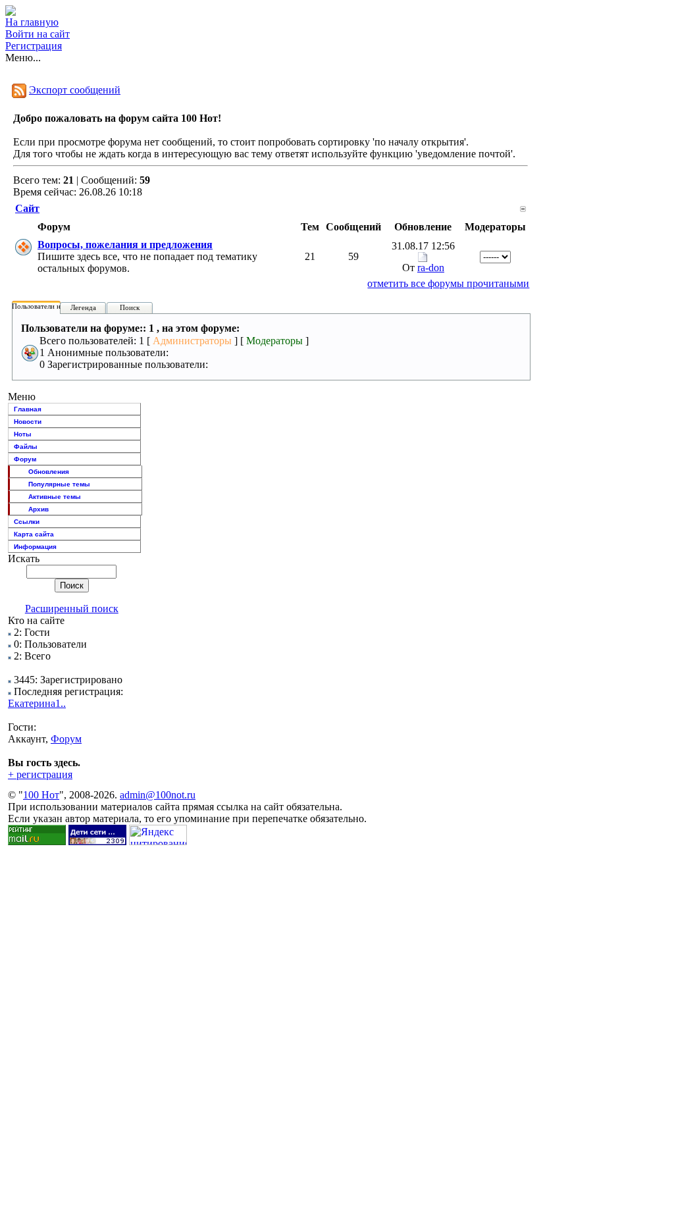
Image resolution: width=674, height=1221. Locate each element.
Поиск (130, 307)
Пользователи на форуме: (52, 306)
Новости (27, 421)
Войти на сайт (37, 33)
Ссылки (26, 521)
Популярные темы (59, 484)
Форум (25, 459)
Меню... (23, 57)
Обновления (48, 471)
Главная (27, 409)
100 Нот (41, 794)
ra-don (430, 267)
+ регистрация (40, 774)
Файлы (26, 446)
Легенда (83, 307)
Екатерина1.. (37, 703)
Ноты (23, 434)
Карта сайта (34, 534)
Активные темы (54, 496)
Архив (38, 509)
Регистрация (33, 45)
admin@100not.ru (157, 794)
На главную (32, 22)
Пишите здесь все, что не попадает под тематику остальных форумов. (147, 256)
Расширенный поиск (71, 608)
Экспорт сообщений (74, 89)
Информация (35, 546)
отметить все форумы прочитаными (448, 283)
